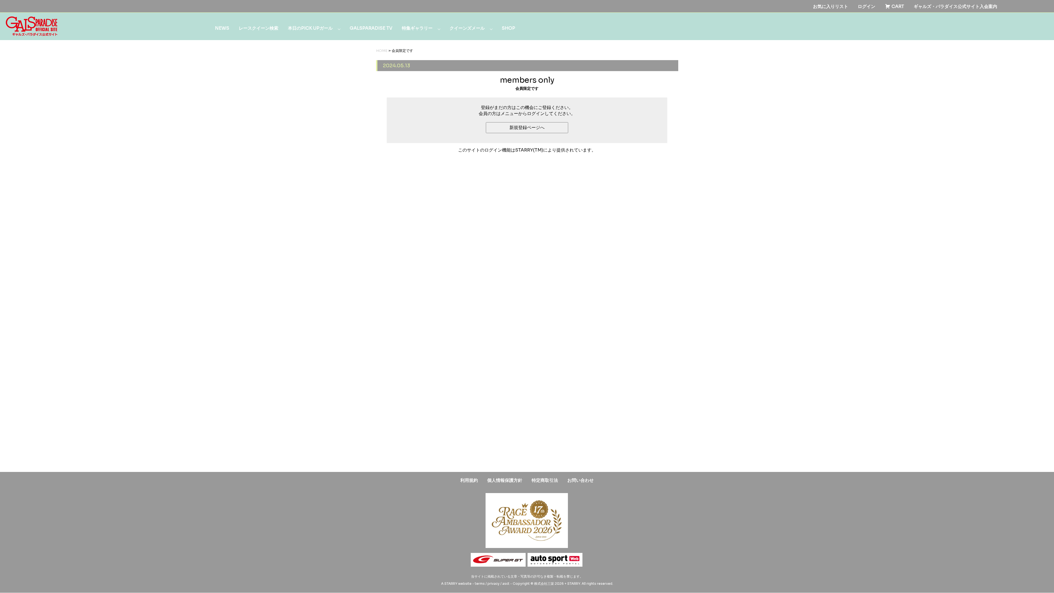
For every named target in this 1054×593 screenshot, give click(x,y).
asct (505, 583)
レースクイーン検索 (258, 28)
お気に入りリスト (830, 6)
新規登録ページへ (527, 127)
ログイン (866, 6)
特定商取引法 (545, 480)
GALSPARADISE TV (371, 28)
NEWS (222, 28)
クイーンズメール (467, 28)
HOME (382, 50)
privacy (493, 583)
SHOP (508, 28)
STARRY (450, 583)
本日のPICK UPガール (310, 28)
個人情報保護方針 (504, 480)
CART (897, 6)
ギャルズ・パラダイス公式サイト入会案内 (955, 6)
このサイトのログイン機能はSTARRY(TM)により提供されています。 (527, 150)
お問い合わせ (580, 480)
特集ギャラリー (417, 28)
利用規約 (469, 480)
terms (480, 583)
